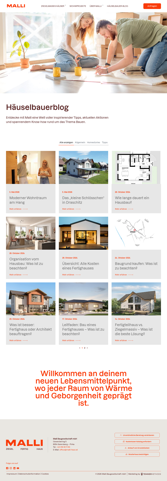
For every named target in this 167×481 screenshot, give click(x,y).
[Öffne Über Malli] (102, 5)
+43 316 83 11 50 (63, 447)
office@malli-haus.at (69, 450)
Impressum (12, 474)
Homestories (93, 142)
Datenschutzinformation (29, 474)
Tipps (105, 142)
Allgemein (80, 142)
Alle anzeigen (66, 142)
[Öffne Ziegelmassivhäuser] (65, 5)
